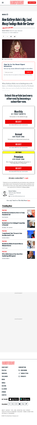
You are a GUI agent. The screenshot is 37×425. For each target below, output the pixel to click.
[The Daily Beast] (17, 2)
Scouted (4, 395)
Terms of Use (22, 74)
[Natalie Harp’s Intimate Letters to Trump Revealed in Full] (31, 217)
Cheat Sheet (5, 367)
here (29, 200)
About (3, 410)
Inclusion (19, 411)
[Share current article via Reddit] (14, 36)
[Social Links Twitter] (12, 404)
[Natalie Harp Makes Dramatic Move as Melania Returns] (31, 248)
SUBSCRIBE (32, 2)
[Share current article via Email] (10, 36)
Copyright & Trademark (8, 413)
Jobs (15, 410)
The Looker (5, 376)
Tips (12, 410)
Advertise (19, 410)
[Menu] (4, 3)
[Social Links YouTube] (19, 404)
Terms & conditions (28, 411)
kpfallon (12, 194)
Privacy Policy (29, 74)
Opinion (4, 392)
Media (3, 379)
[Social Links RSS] (23, 404)
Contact (8, 410)
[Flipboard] (26, 404)
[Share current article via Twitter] (7, 36)
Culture (4, 386)
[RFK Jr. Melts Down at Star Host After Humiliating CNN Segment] (31, 258)
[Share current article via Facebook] (3, 36)
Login (26, 178)
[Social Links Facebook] (9, 404)
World (3, 383)
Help (24, 410)
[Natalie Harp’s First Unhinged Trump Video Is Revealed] (31, 227)
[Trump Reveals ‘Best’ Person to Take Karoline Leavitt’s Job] (31, 237)
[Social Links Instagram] (16, 404)
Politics (4, 370)
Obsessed (4, 373)
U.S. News (4, 389)
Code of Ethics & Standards (9, 411)
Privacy (28, 410)
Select (18, 122)
